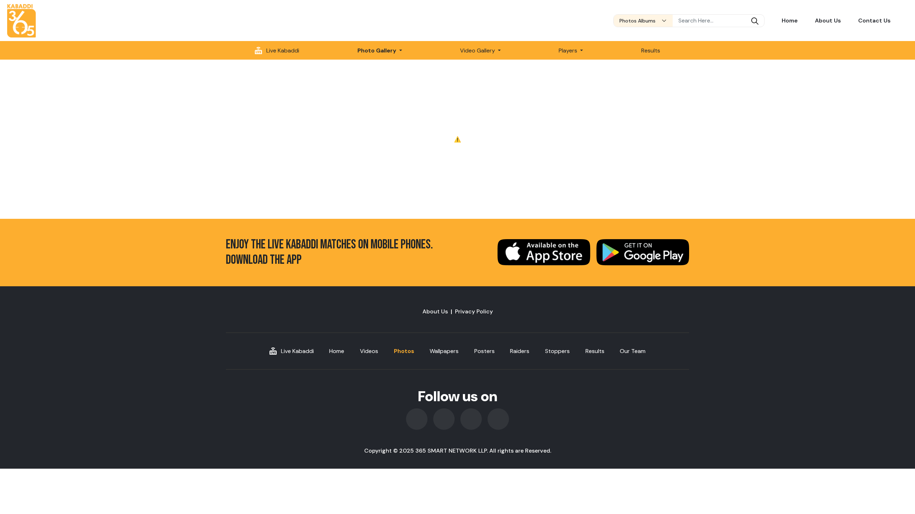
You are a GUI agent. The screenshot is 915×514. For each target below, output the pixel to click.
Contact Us (874, 20)
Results (650, 50)
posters (484, 351)
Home (790, 20)
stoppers (557, 351)
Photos (404, 351)
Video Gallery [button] (478, 50)
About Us (828, 20)
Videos (369, 351)
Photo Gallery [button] (377, 50)
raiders (519, 351)
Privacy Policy (474, 311)
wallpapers (444, 351)
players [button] (569, 50)
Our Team (633, 351)
